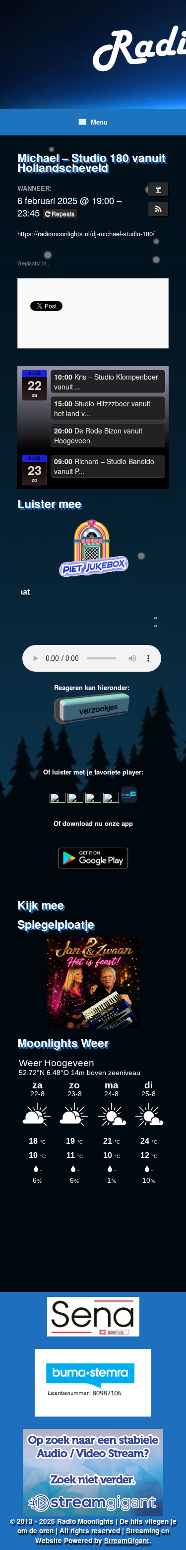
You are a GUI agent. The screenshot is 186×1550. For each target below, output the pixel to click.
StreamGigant (126, 1540)
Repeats (63, 213)
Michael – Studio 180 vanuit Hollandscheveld (91, 162)
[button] (158, 209)
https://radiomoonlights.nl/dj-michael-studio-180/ (86, 233)
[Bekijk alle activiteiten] (158, 189)
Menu (99, 122)
